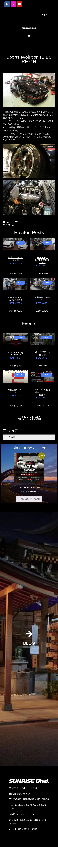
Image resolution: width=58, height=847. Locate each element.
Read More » (16, 263)
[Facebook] (7, 4)
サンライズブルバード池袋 (23, 788)
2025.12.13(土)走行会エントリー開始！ (42, 392)
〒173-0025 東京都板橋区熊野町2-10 (29, 799)
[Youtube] (19, 4)
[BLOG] (29, 633)
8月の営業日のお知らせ (42, 353)
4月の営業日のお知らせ (15, 391)
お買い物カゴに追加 (29, 499)
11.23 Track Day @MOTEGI (15, 353)
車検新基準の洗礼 (42, 298)
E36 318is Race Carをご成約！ (15, 298)
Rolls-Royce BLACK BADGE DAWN (42, 260)
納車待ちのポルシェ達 (15, 258)
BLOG (29, 643)
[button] (29, 36)
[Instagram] (13, 4)
